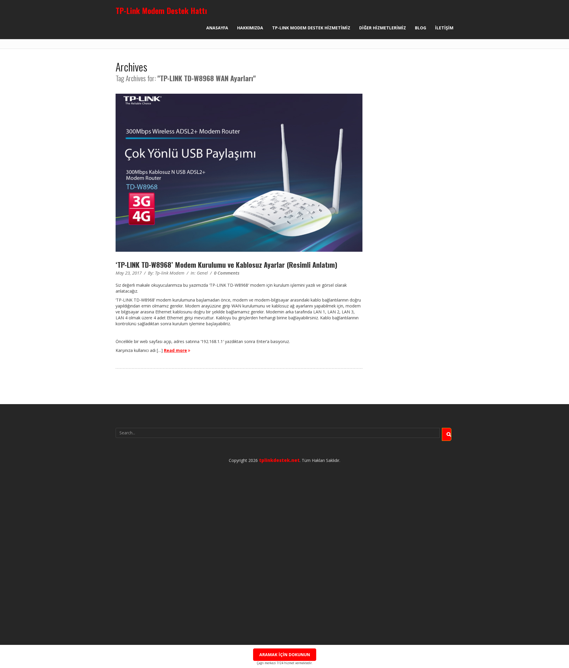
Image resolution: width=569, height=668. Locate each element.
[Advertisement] (284, 557)
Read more (175, 350)
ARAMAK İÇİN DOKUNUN (284, 654)
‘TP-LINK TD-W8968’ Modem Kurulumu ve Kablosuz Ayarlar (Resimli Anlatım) (226, 264)
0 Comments (226, 273)
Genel (202, 273)
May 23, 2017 (129, 273)
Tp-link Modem (169, 273)
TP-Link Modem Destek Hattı (161, 10)
